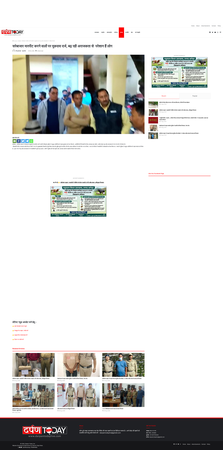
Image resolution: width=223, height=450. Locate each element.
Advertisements (205, 25)
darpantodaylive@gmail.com (110, 433)
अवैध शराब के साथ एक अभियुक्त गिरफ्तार (66, 408)
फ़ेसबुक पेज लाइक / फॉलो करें (21, 330)
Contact (214, 25)
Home (193, 25)
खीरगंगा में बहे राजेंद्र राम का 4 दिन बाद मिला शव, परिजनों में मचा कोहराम (174, 102)
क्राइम (121, 32)
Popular (195, 96)
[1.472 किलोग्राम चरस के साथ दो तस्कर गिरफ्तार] (123, 395)
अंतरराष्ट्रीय (109, 32)
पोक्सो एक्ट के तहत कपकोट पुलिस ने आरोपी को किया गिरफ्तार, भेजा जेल (72, 378)
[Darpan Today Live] (12, 32)
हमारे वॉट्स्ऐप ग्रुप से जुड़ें (20, 326)
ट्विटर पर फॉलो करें (19, 339)
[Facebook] (19, 141)
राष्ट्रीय (102, 32)
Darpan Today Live (30, 443)
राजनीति (127, 32)
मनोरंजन (116, 32)
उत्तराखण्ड (97, 32)
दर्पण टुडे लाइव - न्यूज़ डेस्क (21, 50)
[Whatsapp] (31, 141)
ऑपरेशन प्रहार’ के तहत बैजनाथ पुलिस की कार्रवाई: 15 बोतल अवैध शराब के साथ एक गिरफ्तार (121, 378)
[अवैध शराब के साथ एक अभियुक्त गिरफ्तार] (78, 395)
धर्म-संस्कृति (137, 32)
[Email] (14, 141)
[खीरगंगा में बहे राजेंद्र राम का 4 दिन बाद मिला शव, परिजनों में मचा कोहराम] (153, 105)
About (198, 25)
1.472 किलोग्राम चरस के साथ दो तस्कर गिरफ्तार (112, 408)
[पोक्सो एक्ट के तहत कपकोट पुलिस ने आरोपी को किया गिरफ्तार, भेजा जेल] (78, 365)
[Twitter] (23, 141)
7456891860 (34, 447)
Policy (219, 25)
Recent (164, 96)
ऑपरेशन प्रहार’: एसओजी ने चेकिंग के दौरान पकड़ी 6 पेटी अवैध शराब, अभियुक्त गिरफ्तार (30, 378)
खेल (132, 32)
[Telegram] (27, 141)
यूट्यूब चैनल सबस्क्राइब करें (20, 335)
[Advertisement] (111, 12)
